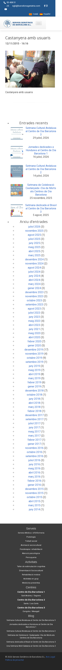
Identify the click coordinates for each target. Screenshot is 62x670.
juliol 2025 (34, 238)
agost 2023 (34, 308)
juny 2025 (34, 243)
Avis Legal (50, 657)
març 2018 (34, 407)
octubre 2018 (34, 394)
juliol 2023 (34, 312)
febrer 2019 (34, 382)
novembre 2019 (34, 353)
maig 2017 (34, 431)
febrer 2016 (34, 480)
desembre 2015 (34, 488)
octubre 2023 (34, 300)
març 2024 (34, 284)
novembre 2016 (34, 448)
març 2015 (34, 505)
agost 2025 (34, 234)
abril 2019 (34, 374)
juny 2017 (34, 427)
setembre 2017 (34, 419)
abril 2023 (34, 325)
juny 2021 (34, 329)
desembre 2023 (34, 292)
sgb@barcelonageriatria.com (26, 6)
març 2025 (34, 255)
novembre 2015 (34, 493)
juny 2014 (34, 509)
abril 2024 (34, 279)
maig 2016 (34, 468)
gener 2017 (34, 443)
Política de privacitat (14, 660)
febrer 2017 (34, 439)
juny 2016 (34, 464)
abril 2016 (34, 472)
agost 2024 (34, 267)
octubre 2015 (34, 497)
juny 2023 (34, 316)
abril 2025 (34, 251)
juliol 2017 (34, 423)
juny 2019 (34, 366)
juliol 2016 (34, 460)
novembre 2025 (34, 230)
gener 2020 (34, 345)
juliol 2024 (34, 271)
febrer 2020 (34, 341)
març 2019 (34, 378)
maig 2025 (34, 247)
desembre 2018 (34, 390)
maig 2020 (34, 333)
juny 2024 (34, 275)
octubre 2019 (34, 357)
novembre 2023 (34, 296)
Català (35, 14)
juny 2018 (34, 398)
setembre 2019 (34, 361)
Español (46, 14)
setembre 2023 (34, 304)
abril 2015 (34, 501)
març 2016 (34, 476)
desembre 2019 (33, 349)
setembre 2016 (34, 456)
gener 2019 (34, 386)
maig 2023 (34, 320)
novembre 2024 (34, 263)
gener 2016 (34, 484)
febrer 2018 (34, 411)
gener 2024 (34, 288)
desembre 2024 (34, 259)
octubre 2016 (34, 452)
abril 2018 (34, 402)
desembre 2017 (34, 415)
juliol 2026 (34, 226)
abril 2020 (34, 337)
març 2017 (34, 435)
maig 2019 (34, 370)
